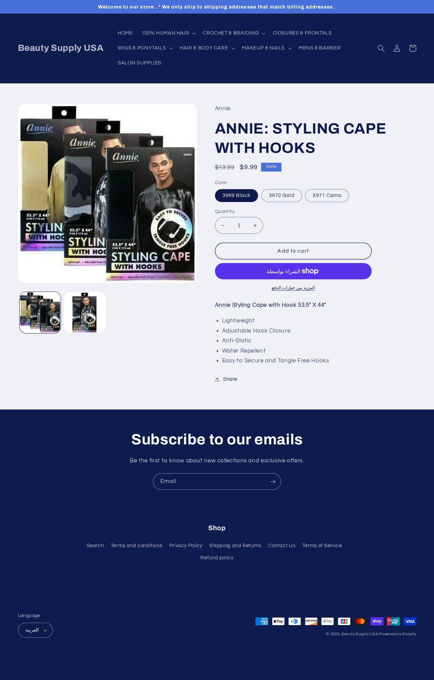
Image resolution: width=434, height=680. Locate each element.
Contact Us (281, 545)
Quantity (225, 211)
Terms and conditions (136, 545)
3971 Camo (327, 195)
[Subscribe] (273, 481)
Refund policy (216, 557)
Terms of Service (322, 545)
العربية (32, 630)
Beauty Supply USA (359, 634)
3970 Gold (281, 195)
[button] (167, 33)
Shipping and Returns (235, 545)
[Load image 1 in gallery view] (40, 312)
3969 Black (236, 195)
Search (95, 545)
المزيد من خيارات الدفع (293, 288)
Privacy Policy (185, 545)
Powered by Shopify (397, 634)
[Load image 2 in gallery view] (84, 312)
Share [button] (230, 379)
